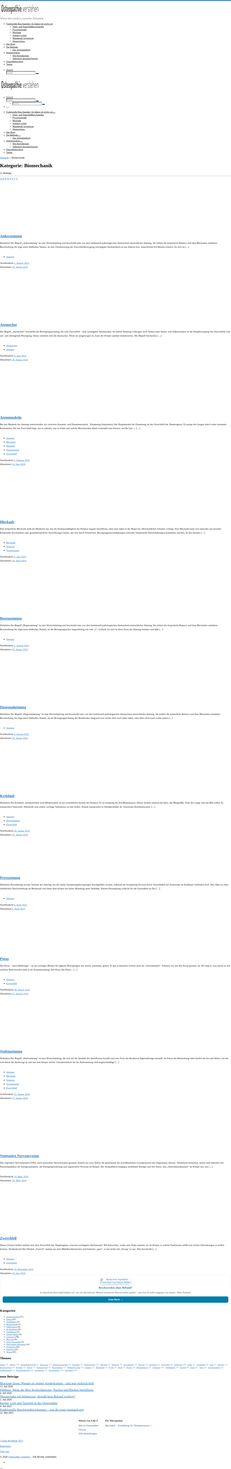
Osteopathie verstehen (19, 1457)
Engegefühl (167, 1365)
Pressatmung (10, 878)
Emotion (143, 1365)
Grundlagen (11, 1332)
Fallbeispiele (11, 1327)
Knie (213, 1365)
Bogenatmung (11, 618)
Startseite (4, 157)
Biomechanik (12, 1324)
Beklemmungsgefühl (62, 1365)
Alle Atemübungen (88, 1433)
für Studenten (12, 1329)
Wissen (9, 1352)
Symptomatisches (215, 1367)
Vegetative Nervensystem (19, 1156)
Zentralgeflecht (56, 1370)
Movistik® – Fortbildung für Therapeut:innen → (129, 1425)
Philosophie (101, 1367)
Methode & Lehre (75, 1367)
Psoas (4, 959)
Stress (202, 1367)
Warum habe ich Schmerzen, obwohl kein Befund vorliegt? (37, 1396)
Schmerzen (158, 1367)
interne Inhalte (12, 1334)
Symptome (10, 1347)
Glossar (82, 1429)
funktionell (180, 1365)
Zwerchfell (8, 1238)
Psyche (113, 1367)
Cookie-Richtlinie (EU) (11, 1441)
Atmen (9, 1319)
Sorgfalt (184, 1367)
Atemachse (8, 325)
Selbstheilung (172, 1367)
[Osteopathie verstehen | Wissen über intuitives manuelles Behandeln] (19, 15)
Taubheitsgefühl (7, 1370)
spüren (194, 1367)
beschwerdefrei (91, 1365)
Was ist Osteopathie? (89, 1425)
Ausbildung (11, 1322)
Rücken (131, 1367)
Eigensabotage (130, 1365)
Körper (31, 1367)
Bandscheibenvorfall (30, 1365)
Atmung (14, 1365)
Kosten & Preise (7, 1367)
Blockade (7, 522)
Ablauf (4, 1365)
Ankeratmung (11, 236)
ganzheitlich (202, 1365)
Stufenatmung (11, 1051)
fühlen (191, 1365)
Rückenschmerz (144, 1367)
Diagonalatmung (13, 707)
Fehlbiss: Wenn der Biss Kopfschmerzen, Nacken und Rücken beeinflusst (47, 1390)
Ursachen (10, 1349)
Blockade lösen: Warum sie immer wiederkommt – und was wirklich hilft (47, 1383)
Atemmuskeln (11, 417)
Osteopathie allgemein (15, 1344)
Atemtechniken (12, 1317)
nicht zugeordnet (13, 1342)
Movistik (10, 1339)
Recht (121, 1367)
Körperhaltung (59, 1367)
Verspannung (41, 1370)
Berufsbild (77, 1365)
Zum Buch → (115, 1299)
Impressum (5, 1446)
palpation (89, 1367)
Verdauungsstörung (24, 1370)
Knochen (222, 1365)
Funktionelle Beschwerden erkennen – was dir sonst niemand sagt (42, 1409)
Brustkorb (117, 1365)
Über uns (4, 1451)
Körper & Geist (44, 1367)
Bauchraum (45, 1365)
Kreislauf (7, 796)
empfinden (154, 1365)
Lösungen (10, 1337)
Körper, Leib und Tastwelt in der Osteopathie (29, 1403)
